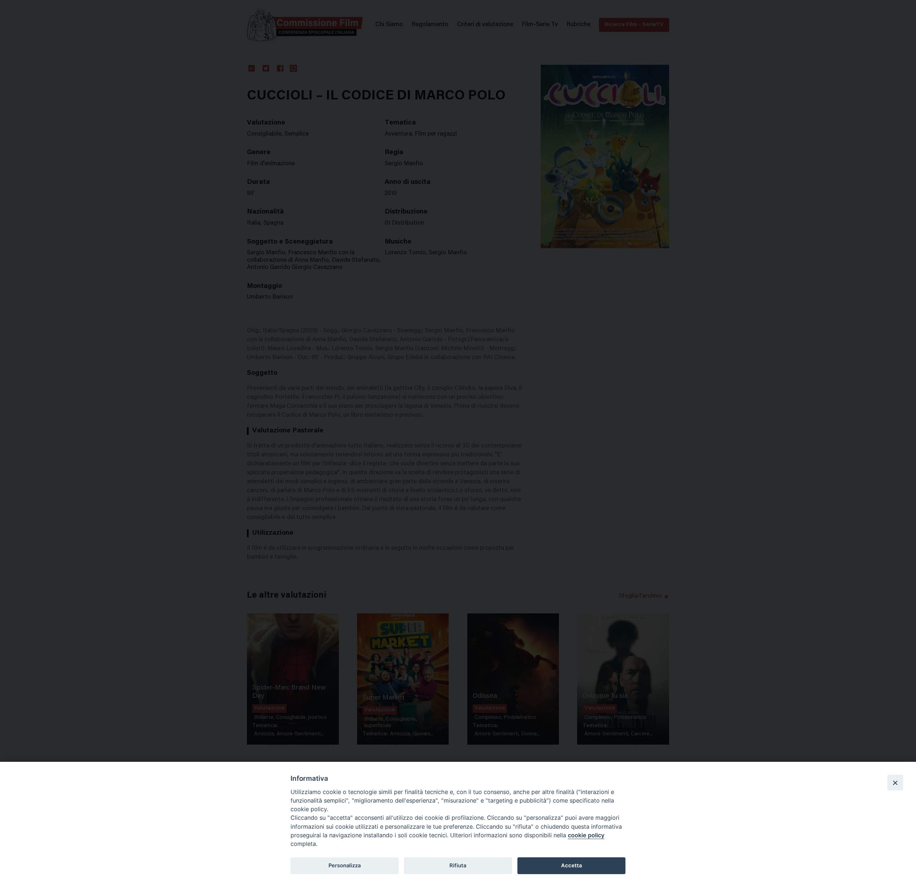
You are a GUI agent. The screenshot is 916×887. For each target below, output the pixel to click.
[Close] (895, 782)
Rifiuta (457, 865)
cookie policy (586, 835)
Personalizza (344, 865)
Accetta (571, 865)
